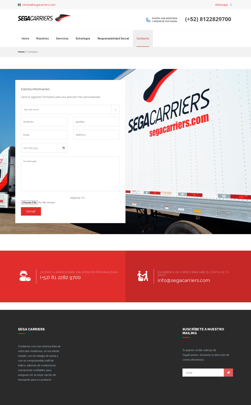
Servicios (62, 38)
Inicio (25, 38)
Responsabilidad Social (113, 38)
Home (21, 51)
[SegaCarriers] (44, 18)
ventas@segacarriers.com (38, 4)
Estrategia (83, 38)
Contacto (143, 38)
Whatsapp (221, 4)
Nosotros (42, 38)
